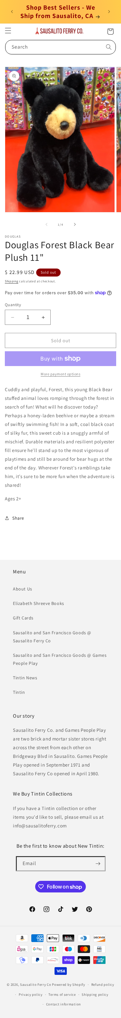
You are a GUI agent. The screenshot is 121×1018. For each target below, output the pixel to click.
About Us (22, 589)
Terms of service (62, 994)
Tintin (19, 692)
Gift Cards (23, 618)
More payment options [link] (60, 374)
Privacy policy (31, 994)
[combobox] (60, 47)
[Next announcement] (109, 12)
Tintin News (25, 678)
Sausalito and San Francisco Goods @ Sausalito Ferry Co (52, 637)
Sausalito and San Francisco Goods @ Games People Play (60, 659)
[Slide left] (46, 224)
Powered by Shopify (68, 984)
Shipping (11, 281)
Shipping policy (95, 994)
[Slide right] (75, 224)
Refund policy (102, 984)
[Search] (109, 47)
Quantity (13, 304)
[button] (8, 31)
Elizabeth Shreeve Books (38, 603)
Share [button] (18, 518)
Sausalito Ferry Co (35, 984)
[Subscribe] (98, 863)
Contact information (63, 1004)
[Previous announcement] (12, 12)
